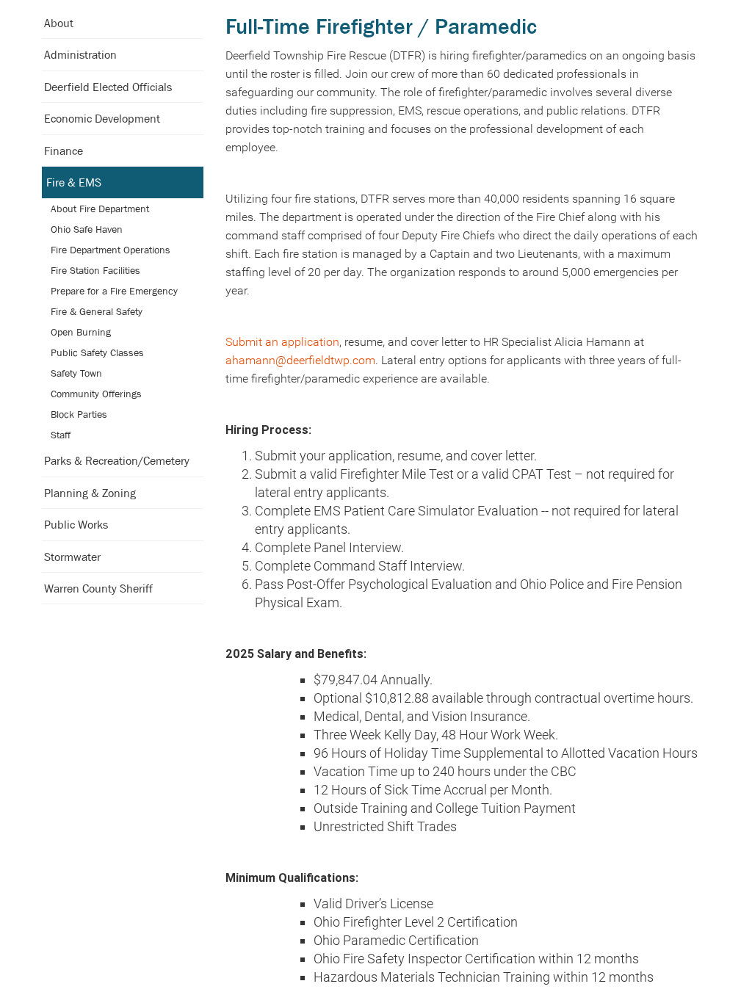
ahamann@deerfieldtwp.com (300, 360)
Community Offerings (96, 393)
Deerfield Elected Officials (108, 86)
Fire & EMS (73, 182)
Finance (63, 150)
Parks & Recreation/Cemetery (116, 460)
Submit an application (282, 342)
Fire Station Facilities (95, 270)
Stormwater (72, 556)
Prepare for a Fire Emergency (114, 291)
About (58, 22)
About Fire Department (100, 208)
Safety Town (76, 373)
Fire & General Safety (96, 311)
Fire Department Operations (110, 250)
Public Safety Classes (97, 352)
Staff (60, 435)
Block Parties (79, 414)
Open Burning (81, 332)
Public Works (76, 524)
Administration (80, 54)
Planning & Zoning (90, 492)
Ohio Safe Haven (87, 229)
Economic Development (102, 118)
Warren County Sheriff (98, 588)
